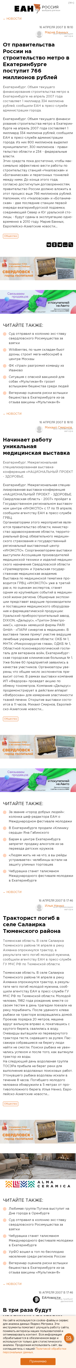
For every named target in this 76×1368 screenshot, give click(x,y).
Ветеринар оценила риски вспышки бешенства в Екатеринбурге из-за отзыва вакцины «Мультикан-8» (38, 398)
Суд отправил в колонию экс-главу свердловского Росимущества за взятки (37, 338)
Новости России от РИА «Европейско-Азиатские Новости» (28, 9)
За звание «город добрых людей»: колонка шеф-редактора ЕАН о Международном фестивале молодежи (40, 817)
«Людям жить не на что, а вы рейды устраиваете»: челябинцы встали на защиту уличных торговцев (38, 860)
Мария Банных (56, 32)
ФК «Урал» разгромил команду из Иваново (36, 368)
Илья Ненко (54, 905)
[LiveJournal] (70, 244)
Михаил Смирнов (58, 427)
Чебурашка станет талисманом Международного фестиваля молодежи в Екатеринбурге (41, 876)
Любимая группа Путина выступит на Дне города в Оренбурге (39, 1211)
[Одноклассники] (54, 244)
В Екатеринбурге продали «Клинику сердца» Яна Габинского (38, 830)
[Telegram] (59, 244)
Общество (10, 236)
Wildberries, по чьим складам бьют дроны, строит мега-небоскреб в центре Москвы (37, 354)
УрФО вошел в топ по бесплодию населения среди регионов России (37, 1254)
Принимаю (38, 1361)
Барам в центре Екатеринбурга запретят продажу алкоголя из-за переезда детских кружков (36, 844)
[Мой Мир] (65, 244)
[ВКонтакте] (49, 244)
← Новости (12, 19)
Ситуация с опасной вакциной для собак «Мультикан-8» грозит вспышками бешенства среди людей (39, 382)
